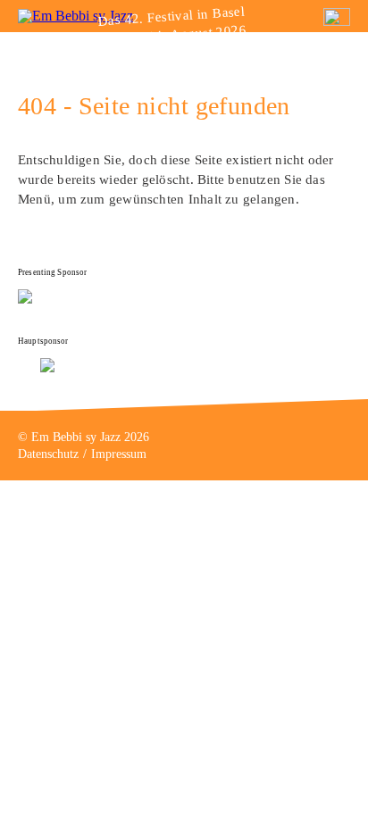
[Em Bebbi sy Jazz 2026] (75, 15)
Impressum (118, 454)
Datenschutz (48, 454)
